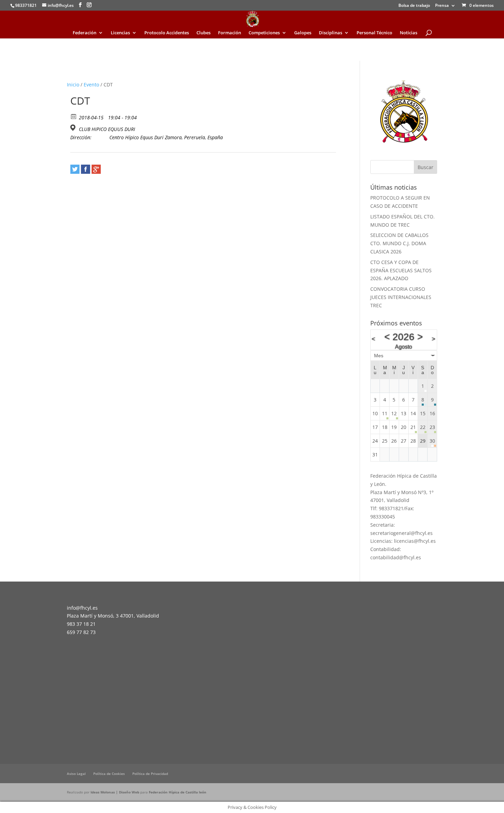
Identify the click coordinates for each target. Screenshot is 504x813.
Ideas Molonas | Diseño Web (115, 792)
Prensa (442, 5)
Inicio (73, 84)
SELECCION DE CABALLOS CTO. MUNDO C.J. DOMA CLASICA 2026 (399, 243)
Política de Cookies (109, 773)
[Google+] (96, 169)
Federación (84, 33)
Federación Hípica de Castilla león (177, 792)
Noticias (408, 33)
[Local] (73, 127)
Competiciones (264, 33)
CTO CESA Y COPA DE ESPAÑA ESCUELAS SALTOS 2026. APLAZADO (401, 270)
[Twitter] (75, 169)
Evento (91, 84)
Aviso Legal (76, 773)
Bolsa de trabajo (414, 5)
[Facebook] (85, 169)
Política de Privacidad (150, 773)
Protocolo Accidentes (166, 33)
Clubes (203, 33)
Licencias (120, 33)
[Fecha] (73, 116)
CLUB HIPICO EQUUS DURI (107, 129)
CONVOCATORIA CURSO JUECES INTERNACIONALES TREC (400, 297)
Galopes (302, 33)
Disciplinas (330, 33)
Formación (229, 33)
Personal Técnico (374, 33)
